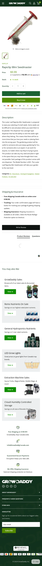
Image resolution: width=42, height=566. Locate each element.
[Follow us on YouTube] (15, 486)
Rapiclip (5, 64)
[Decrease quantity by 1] (12, 86)
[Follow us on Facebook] (3, 486)
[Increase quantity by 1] (23, 86)
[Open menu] (3, 3)
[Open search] (30, 3)
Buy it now (21, 100)
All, (11, 174)
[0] (38, 3)
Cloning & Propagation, (27, 174)
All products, (16, 174)
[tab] (23, 236)
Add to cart (21, 93)
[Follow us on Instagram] (11, 486)
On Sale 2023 (12, 177)
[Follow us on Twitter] (7, 486)
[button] (25, 75)
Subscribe (9, 530)
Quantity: (5, 86)
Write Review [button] (21, 227)
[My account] (34, 3)
